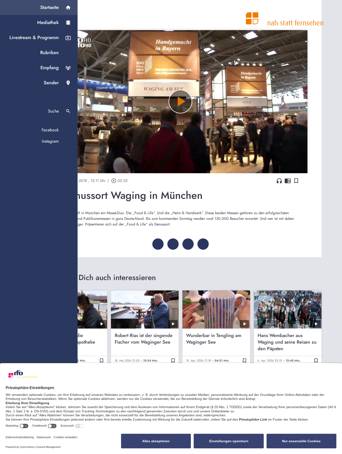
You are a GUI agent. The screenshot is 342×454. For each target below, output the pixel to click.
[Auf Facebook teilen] (158, 244)
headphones (279, 180)
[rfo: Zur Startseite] (284, 15)
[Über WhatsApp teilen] (188, 244)
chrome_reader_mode (287, 180)
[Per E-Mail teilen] (203, 244)
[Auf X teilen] (173, 244)
